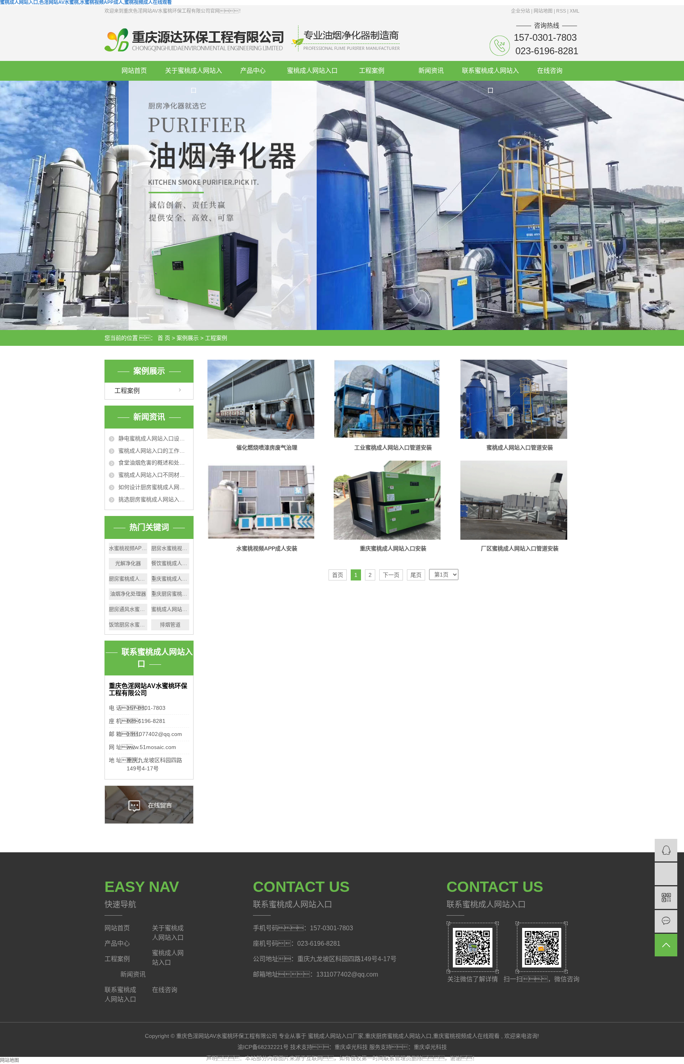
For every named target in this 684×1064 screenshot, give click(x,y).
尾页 (416, 575)
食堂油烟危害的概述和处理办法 (153, 462)
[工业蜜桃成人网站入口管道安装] (393, 399)
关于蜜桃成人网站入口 (193, 74)
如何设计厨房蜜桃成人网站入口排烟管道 (153, 487)
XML (575, 11)
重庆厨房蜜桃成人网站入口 (170, 594)
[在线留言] (666, 921)
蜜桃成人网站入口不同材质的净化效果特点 (153, 475)
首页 (337, 575)
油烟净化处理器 (128, 594)
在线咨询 (549, 70)
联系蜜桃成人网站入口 (490, 74)
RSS (561, 11)
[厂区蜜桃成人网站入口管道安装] (519, 500)
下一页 (391, 575)
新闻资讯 (431, 70)
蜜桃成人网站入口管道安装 (519, 447)
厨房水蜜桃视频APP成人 (170, 548)
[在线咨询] (666, 850)
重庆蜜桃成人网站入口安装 (393, 548)
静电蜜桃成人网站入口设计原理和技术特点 (153, 438)
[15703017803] (666, 874)
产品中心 (253, 70)
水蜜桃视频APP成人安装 (266, 548)
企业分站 (520, 11)
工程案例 (371, 70)
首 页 (164, 338)
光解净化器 (128, 563)
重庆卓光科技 (351, 1047)
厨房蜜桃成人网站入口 (128, 579)
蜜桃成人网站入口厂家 (335, 1036)
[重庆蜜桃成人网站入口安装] (393, 500)
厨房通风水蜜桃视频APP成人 (128, 609)
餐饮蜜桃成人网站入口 (170, 563)
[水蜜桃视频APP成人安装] (266, 500)
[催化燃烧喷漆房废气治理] (266, 399)
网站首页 (134, 70)
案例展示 (188, 338)
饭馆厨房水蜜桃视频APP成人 (128, 625)
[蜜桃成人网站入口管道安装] (519, 399)
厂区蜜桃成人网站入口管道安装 (520, 548)
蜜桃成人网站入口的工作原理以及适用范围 (153, 451)
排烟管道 (170, 625)
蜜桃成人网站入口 (312, 70)
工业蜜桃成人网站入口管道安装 (393, 447)
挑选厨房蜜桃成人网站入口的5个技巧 (153, 499)
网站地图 (544, 11)
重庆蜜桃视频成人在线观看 (466, 1036)
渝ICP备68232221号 (263, 1047)
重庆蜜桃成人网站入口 (170, 579)
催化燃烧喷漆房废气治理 (266, 447)
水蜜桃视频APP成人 (128, 548)
